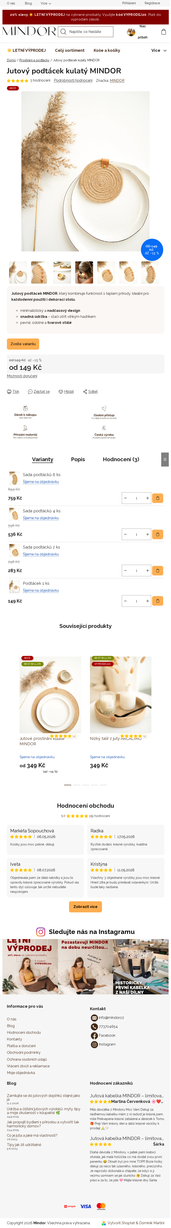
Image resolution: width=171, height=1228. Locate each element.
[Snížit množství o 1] (125, 498)
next (160, 717)
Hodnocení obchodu (85, 805)
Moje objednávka (21, 1073)
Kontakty (14, 1039)
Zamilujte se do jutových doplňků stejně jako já (43, 1098)
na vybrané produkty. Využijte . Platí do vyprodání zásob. (85, 17)
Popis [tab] (78, 459)
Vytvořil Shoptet (121, 1223)
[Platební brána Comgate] (69, 1206)
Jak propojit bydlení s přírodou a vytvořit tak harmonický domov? (43, 1124)
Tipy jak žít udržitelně (24, 1145)
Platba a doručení (21, 1046)
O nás (11, 3)
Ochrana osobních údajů (27, 1059)
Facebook (107, 1035)
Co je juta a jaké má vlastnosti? (32, 1136)
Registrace (152, 3)
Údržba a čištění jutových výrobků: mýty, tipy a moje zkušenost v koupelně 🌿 (43, 1111)
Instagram (107, 1044)
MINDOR (117, 80)
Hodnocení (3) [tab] (121, 459)
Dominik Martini (151, 1223)
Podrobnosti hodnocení (73, 80)
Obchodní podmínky (24, 1052)
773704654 (108, 1026)
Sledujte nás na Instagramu (92, 932)
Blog (28, 3)
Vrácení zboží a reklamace (28, 1066)
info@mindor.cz (111, 1018)
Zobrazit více (85, 907)
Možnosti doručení (22, 376)
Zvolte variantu (23, 344)
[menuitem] (26, 50)
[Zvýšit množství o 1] (147, 498)
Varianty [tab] (42, 459)
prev (10, 717)
